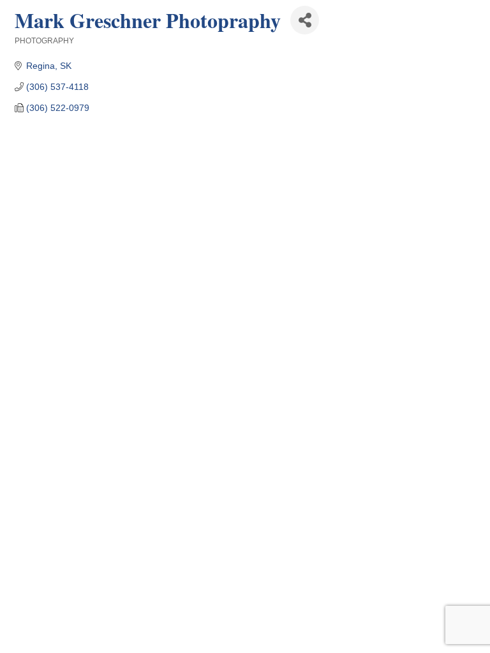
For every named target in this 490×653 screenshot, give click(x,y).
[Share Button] (304, 20)
